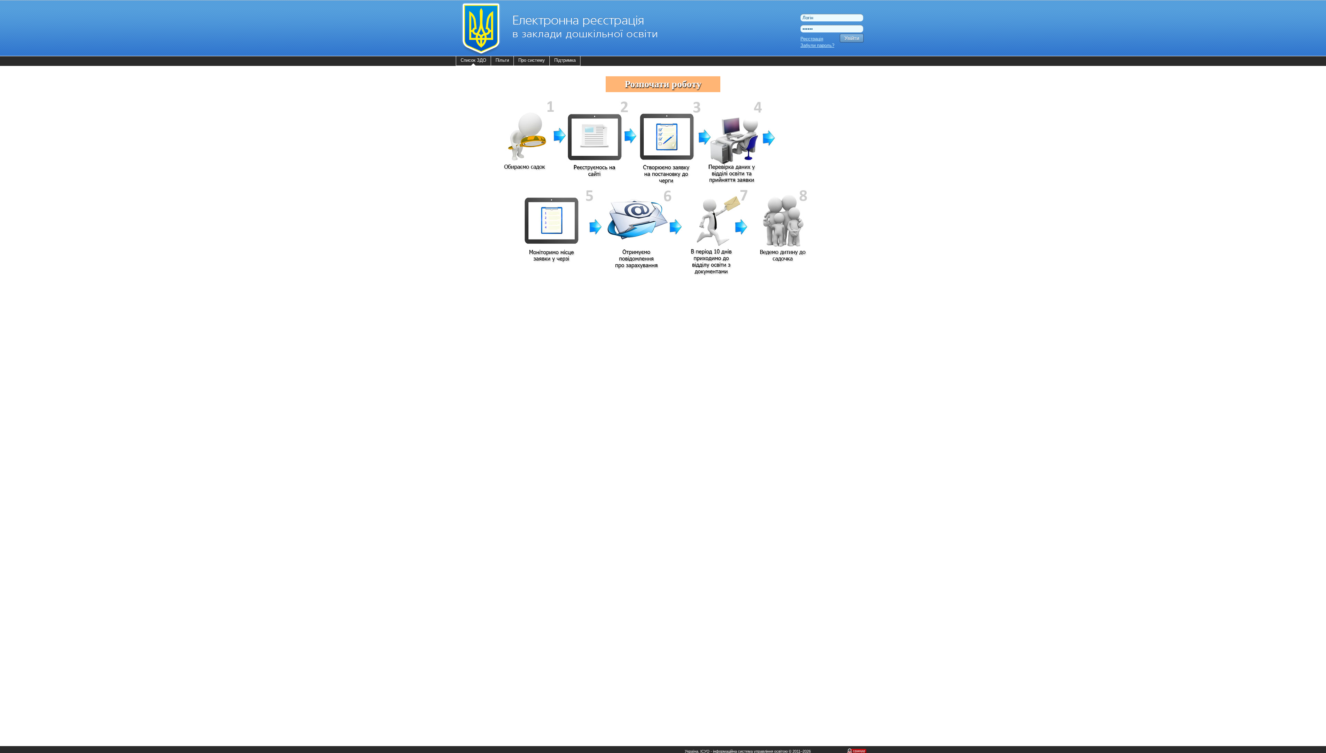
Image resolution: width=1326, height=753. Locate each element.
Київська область (482, 374)
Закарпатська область (487, 348)
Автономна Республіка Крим (493, 297)
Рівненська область (484, 435)
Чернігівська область (486, 504)
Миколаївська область (487, 409)
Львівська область (483, 400)
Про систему (531, 60)
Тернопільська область (488, 452)
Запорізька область (484, 357)
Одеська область (482, 417)
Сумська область (482, 443)
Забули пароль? (817, 45)
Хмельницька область (487, 478)
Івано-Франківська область (492, 366)
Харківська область (484, 460)
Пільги (502, 60)
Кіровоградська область (489, 383)
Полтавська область (485, 426)
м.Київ (470, 512)
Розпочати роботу (663, 84)
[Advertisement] (718, 505)
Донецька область (482, 331)
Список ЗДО (473, 60)
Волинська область (484, 314)
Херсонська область (485, 469)
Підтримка (565, 60)
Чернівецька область (485, 495)
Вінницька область (483, 305)
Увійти (851, 38)
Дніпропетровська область (491, 322)
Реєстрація (811, 38)
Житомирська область (487, 340)
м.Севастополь (480, 521)
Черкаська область (483, 486)
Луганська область (483, 391)
